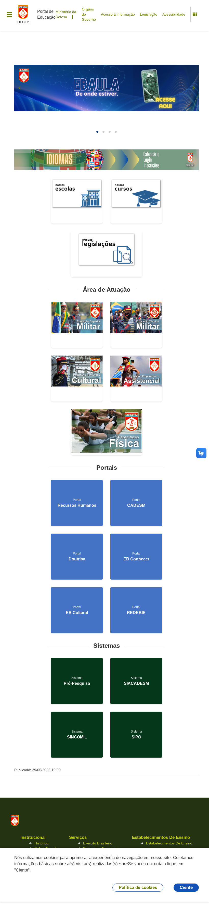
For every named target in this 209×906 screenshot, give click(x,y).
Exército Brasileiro (97, 843)
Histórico (41, 843)
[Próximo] (194, 88)
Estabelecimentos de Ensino (161, 837)
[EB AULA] (106, 88)
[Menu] (9, 15)
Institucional (33, 837)
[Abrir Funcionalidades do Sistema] (195, 14)
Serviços (78, 837)
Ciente (186, 887)
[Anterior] (19, 88)
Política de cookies (138, 887)
